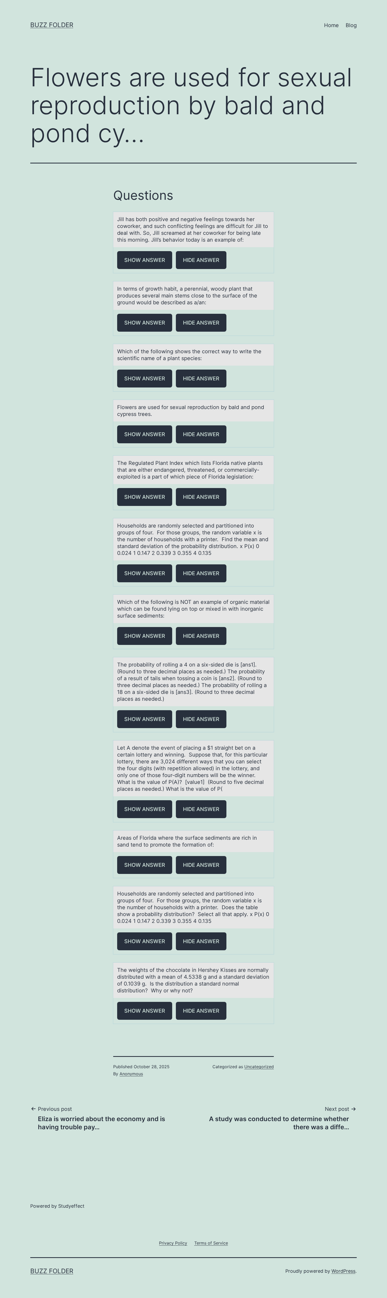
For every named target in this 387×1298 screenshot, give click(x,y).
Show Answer (144, 260)
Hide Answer (201, 260)
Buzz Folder (51, 25)
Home (331, 25)
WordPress (343, 1271)
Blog (351, 25)
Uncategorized (259, 1066)
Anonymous (131, 1073)
